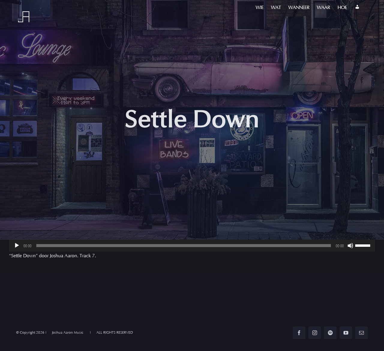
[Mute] (350, 246)
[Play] (17, 246)
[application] (192, 246)
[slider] (363, 245)
